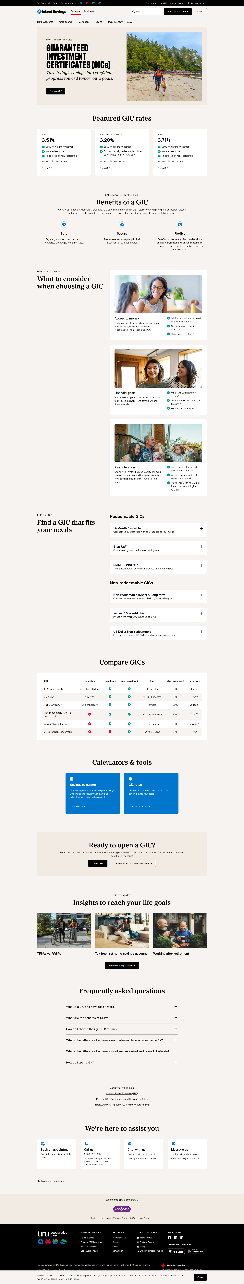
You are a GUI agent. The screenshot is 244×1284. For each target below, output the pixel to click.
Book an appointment (56, 1149)
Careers (116, 1242)
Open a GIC (56, 91)
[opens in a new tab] (122, 1209)
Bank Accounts (45, 21)
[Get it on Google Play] (195, 1251)
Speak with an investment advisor (135, 864)
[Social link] (169, 1238)
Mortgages (84, 21)
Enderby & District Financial (151, 1250)
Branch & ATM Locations (91, 1242)
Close (200, 1277)
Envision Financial (147, 1242)
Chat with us (136, 1149)
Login (202, 12)
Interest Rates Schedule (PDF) (122, 1093)
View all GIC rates (138, 806)
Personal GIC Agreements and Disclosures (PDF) (122, 1098)
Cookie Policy (72, 1278)
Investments (114, 21)
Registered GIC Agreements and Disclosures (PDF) (122, 1104)
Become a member (177, 11)
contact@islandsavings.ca (185, 1154)
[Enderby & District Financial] (99, 3)
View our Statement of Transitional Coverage (132, 1218)
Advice (130, 21)
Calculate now (77, 806)
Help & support (198, 3)
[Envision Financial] (87, 3)
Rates (173, 3)
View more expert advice (122, 965)
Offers (182, 3)
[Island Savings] (81, 3)
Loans (99, 21)
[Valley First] (93, 3)
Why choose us (119, 1237)
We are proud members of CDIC (122, 1199)
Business (89, 11)
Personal (76, 11)
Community (118, 1250)
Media (115, 1246)
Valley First (144, 1246)
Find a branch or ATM (156, 3)
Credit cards (65, 21)
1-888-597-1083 (92, 1154)
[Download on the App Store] (176, 1251)
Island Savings (146, 1237)
